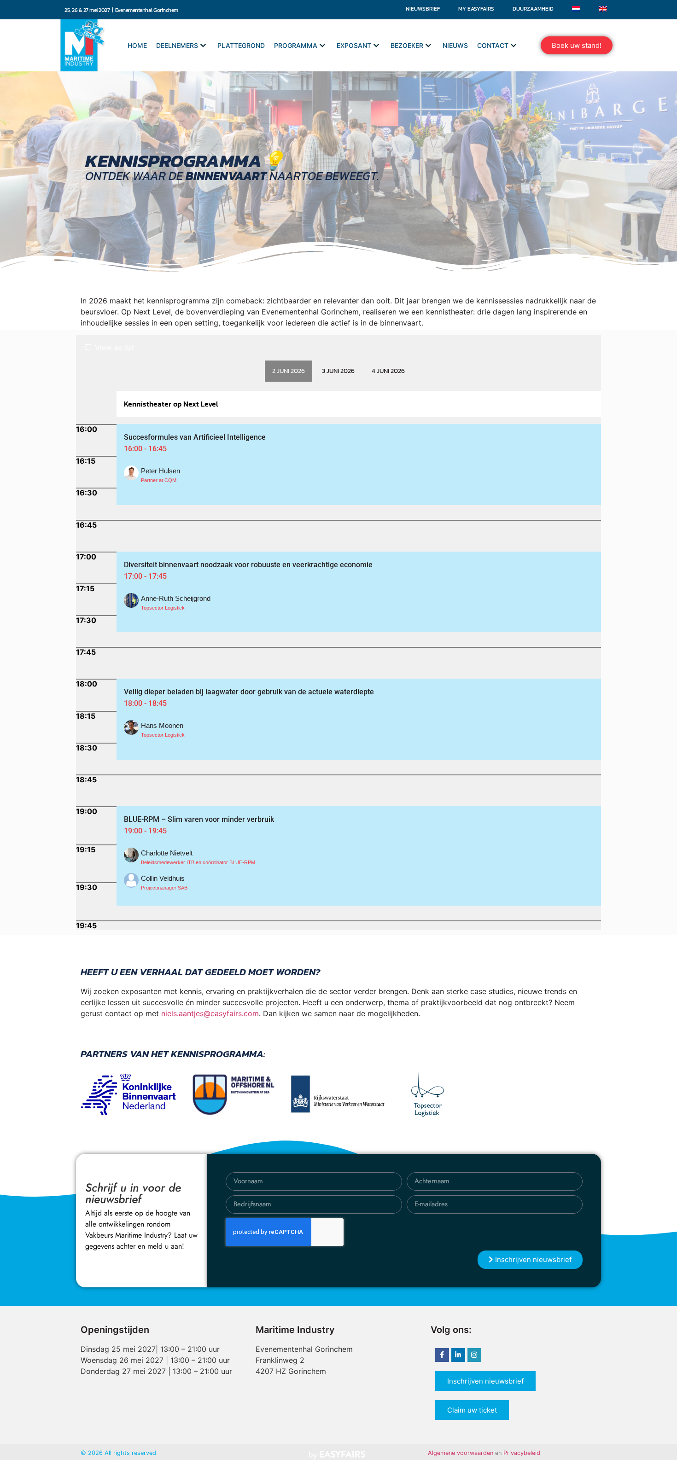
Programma (295, 45)
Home (137, 45)
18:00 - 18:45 (145, 703)
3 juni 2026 (338, 371)
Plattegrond (241, 45)
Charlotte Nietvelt (167, 853)
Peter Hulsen (160, 471)
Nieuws (455, 45)
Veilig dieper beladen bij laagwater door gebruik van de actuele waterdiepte (249, 691)
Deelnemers (177, 45)
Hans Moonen (162, 725)
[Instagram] (474, 1355)
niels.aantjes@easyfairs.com (210, 1013)
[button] (577, 45)
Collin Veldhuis (163, 878)
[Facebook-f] (442, 1355)
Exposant (354, 45)
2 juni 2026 (288, 371)
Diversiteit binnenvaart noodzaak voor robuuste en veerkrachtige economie (248, 564)
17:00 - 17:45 (145, 576)
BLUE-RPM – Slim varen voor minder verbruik (199, 819)
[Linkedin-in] (458, 1355)
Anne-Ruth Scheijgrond (175, 598)
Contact (492, 45)
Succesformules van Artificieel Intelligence (195, 437)
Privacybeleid (521, 1452)
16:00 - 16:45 (145, 448)
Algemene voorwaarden (460, 1452)
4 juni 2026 (388, 371)
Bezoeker (407, 45)
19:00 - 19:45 (145, 830)
